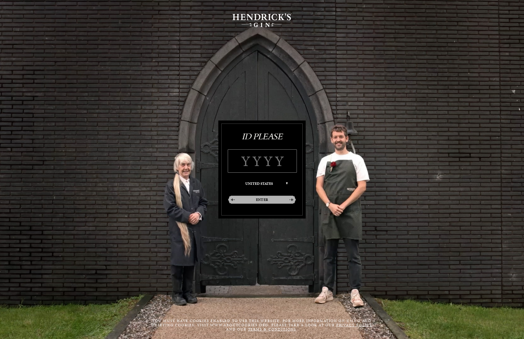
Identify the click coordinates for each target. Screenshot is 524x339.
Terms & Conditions (272, 329)
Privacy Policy (354, 325)
